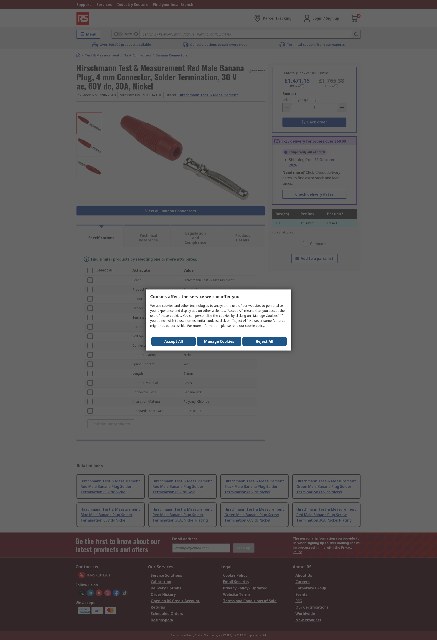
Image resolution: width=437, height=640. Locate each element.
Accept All (173, 341)
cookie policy (254, 325)
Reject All (264, 341)
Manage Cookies (219, 341)
